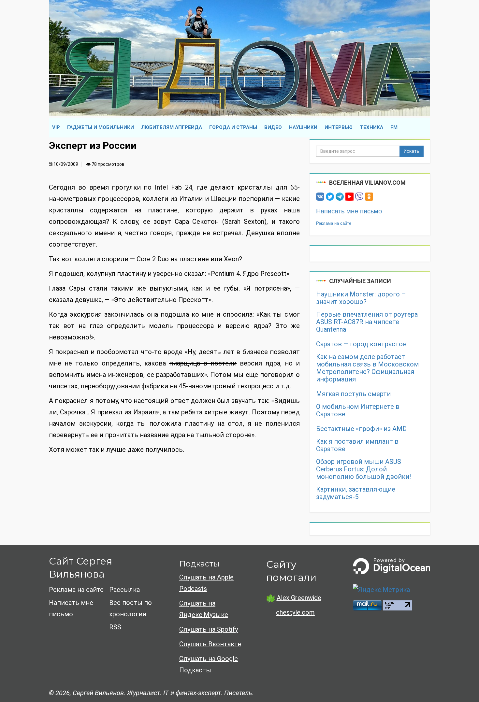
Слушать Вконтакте (210, 644)
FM (394, 127)
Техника (371, 127)
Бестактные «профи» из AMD (361, 429)
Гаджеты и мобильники (100, 127)
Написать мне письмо (349, 211)
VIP (56, 127)
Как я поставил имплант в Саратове (357, 445)
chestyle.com (295, 612)
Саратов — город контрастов (361, 344)
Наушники (303, 127)
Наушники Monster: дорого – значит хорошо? (361, 298)
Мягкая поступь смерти (353, 394)
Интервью (339, 127)
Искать (411, 151)
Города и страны (233, 127)
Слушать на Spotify (208, 629)
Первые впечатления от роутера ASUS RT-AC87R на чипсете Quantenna (367, 322)
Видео (273, 127)
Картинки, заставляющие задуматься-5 (355, 493)
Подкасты (199, 563)
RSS (115, 627)
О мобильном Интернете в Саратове (357, 410)
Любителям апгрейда (171, 127)
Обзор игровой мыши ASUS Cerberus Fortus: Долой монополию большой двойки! (363, 469)
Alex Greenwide (299, 598)
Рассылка (124, 590)
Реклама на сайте (333, 223)
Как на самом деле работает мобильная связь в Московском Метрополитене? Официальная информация (367, 368)
